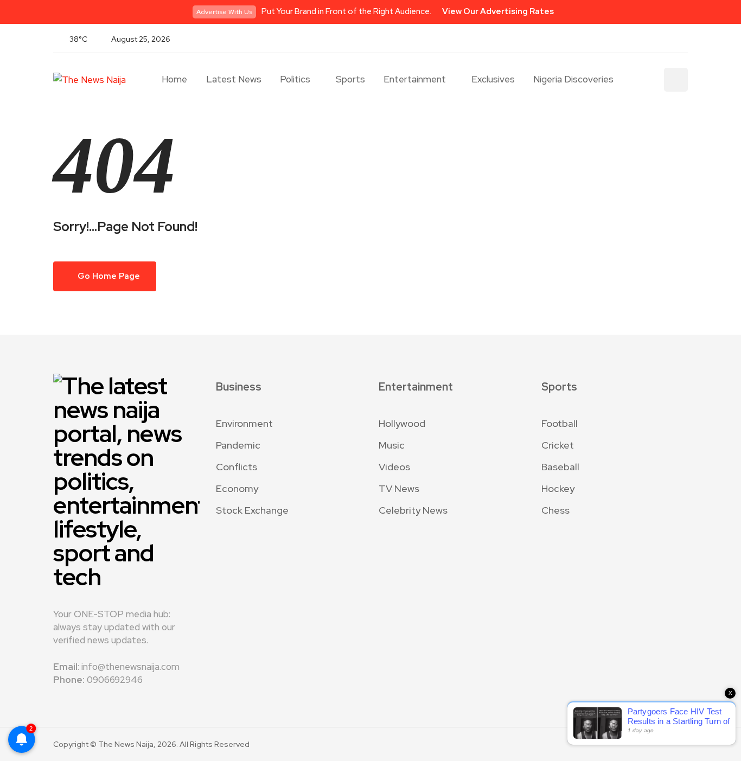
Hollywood (402, 423)
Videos (394, 467)
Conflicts (236, 467)
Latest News (233, 79)
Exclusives (493, 79)
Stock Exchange (252, 510)
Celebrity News (413, 510)
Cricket (557, 445)
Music (392, 445)
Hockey (557, 488)
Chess (555, 510)
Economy (237, 488)
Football (559, 423)
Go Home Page (108, 276)
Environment (244, 423)
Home (174, 79)
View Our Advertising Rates (498, 11)
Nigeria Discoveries (573, 79)
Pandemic (238, 445)
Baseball (560, 467)
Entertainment (415, 79)
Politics (295, 79)
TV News (399, 488)
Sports (350, 79)
